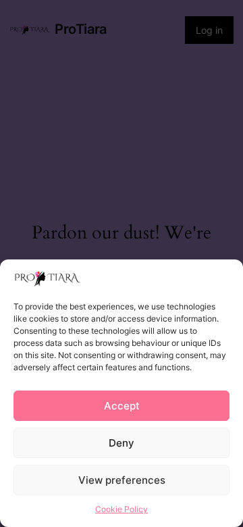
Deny (121, 442)
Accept (122, 405)
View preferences (121, 480)
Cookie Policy (121, 509)
